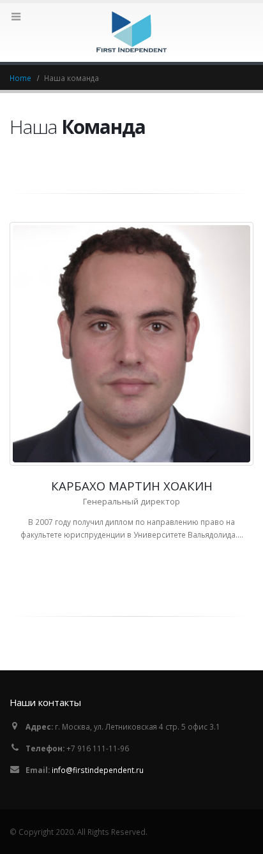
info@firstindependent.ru (98, 770)
